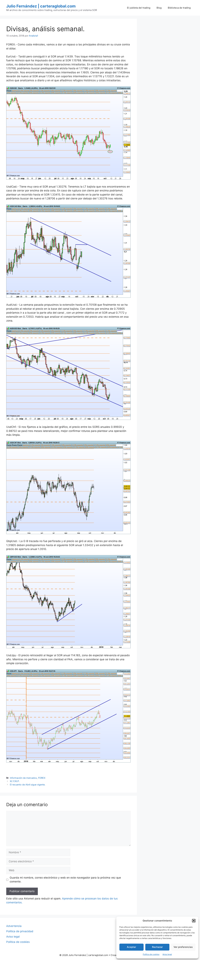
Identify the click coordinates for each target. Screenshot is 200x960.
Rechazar (157, 946)
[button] (193, 920)
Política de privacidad (19, 931)
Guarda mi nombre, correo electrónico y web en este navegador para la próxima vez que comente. (65, 879)
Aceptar (131, 946)
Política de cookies (151, 954)
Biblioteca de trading (179, 7)
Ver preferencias (183, 946)
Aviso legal (167, 954)
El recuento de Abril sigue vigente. (27, 784)
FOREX (41, 778)
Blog (159, 7)
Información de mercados (23, 778)
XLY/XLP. (15, 781)
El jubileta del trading (138, 7)
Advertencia (14, 926)
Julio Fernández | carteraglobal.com (41, 6)
